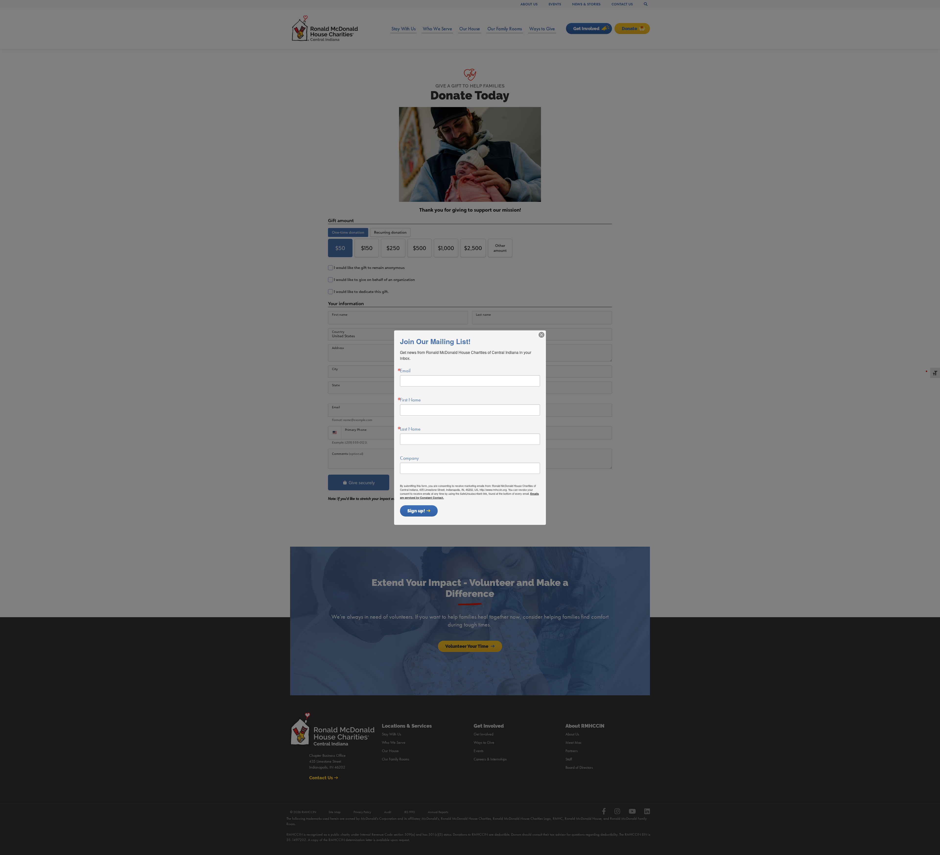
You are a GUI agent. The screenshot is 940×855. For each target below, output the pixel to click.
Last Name (410, 429)
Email (405, 370)
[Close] (541, 335)
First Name (410, 400)
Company (409, 458)
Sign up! (416, 510)
